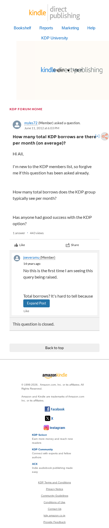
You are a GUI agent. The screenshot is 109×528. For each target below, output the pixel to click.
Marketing (70, 28)
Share (75, 245)
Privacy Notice (54, 489)
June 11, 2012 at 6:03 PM (41, 128)
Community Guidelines (54, 495)
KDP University (54, 38)
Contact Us (54, 508)
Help (91, 28)
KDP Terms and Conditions (54, 482)
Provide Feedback (54, 522)
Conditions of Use (54, 502)
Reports (46, 28)
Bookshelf (22, 28)
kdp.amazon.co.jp (54, 515)
